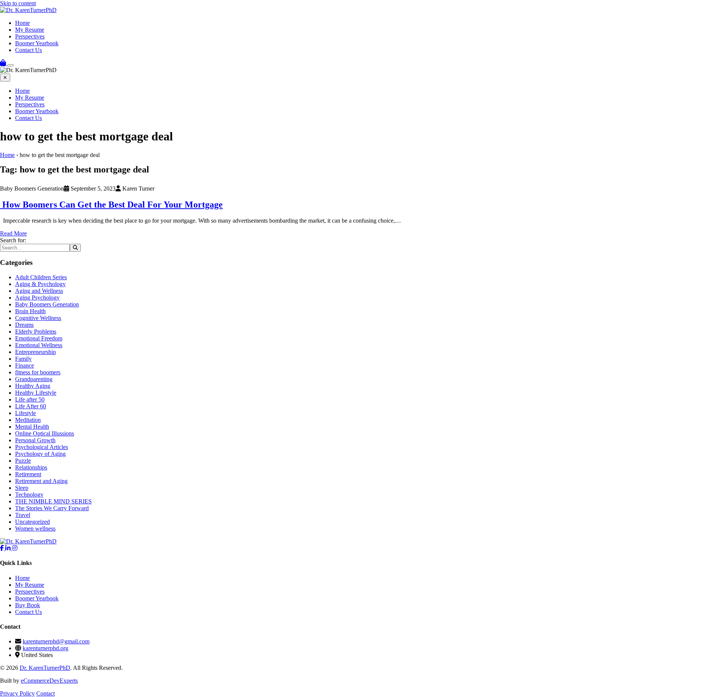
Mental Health (32, 426)
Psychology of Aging (40, 454)
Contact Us (28, 50)
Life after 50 (30, 399)
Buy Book (27, 605)
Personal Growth (35, 440)
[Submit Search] (75, 248)
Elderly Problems (35, 331)
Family (23, 358)
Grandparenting (33, 379)
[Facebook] (2, 548)
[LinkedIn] (8, 548)
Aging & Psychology (40, 284)
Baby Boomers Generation (47, 304)
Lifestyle (25, 413)
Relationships (31, 467)
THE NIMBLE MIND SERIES (53, 501)
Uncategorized (32, 522)
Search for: (13, 240)
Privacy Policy (17, 693)
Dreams (24, 325)
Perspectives (30, 36)
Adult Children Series (41, 277)
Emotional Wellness (38, 345)
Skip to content (18, 3)
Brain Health (30, 311)
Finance (24, 365)
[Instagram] (14, 548)
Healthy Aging (32, 386)
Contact (45, 693)
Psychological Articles (41, 447)
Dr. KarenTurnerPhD (45, 668)
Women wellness (35, 528)
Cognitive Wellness (38, 318)
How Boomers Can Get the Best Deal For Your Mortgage (111, 204)
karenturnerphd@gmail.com (56, 641)
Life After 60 (30, 406)
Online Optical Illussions (44, 433)
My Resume (29, 29)
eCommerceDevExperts (49, 680)
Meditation (28, 420)
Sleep (21, 488)
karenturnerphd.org (45, 648)
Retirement (28, 474)
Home (22, 23)
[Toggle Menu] (11, 65)
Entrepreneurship (35, 352)
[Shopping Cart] (4, 63)
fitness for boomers (37, 372)
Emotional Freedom (38, 338)
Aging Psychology (37, 297)
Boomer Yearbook (37, 43)
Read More (13, 233)
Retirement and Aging (41, 481)
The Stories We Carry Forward (52, 508)
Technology (29, 494)
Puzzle (23, 460)
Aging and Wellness (39, 291)
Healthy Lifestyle (35, 392)
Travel (22, 515)
